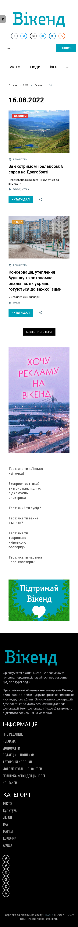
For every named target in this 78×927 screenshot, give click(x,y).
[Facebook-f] (14, 36)
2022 (25, 85)
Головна (13, 85)
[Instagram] (33, 36)
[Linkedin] (52, 36)
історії (25, 189)
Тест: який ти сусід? (25, 508)
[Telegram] (43, 36)
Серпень (38, 85)
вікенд (16, 189)
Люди (17, 222)
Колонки (20, 116)
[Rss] (61, 36)
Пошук (66, 48)
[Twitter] (23, 36)
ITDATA (48, 915)
